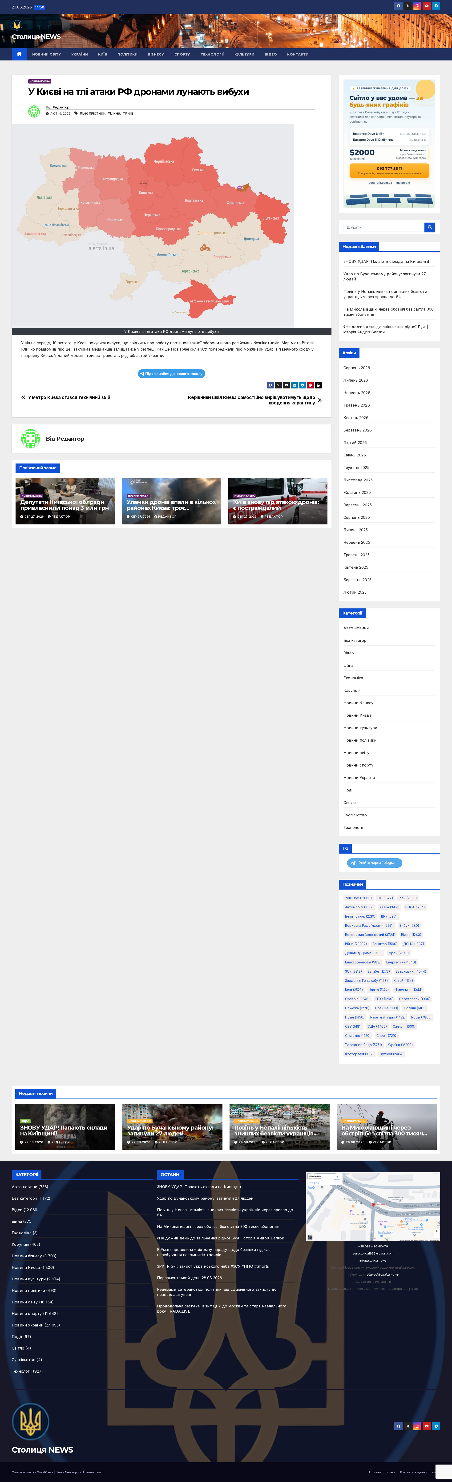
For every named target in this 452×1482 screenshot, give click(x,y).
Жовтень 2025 (357, 492)
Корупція (352, 690)
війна (348, 665)
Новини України (359, 777)
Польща (386, 1008)
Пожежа (357, 1008)
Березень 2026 (357, 430)
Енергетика (401, 962)
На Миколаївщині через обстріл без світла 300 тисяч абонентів (382, 1133)
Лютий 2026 (355, 442)
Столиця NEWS (36, 36)
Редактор (60, 107)
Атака (389, 907)
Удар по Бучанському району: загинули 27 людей (170, 1130)
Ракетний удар (388, 1017)
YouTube (358, 898)
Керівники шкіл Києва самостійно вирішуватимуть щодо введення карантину (251, 400)
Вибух (409, 925)
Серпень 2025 (356, 517)
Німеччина (409, 990)
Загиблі (379, 971)
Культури (244, 54)
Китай (403, 981)
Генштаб (385, 944)
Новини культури (360, 727)
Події (348, 790)
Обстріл (357, 999)
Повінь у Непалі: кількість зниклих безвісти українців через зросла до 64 (273, 1133)
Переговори (415, 999)
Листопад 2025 (358, 480)
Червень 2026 (356, 392)
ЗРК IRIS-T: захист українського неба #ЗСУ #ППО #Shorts (213, 1266)
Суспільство (355, 815)
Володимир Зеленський (370, 935)
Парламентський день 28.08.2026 (189, 1277)
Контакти (297, 54)
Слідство (358, 1036)
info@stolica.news (373, 1260)
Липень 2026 (355, 380)
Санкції (404, 1026)
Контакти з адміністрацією (420, 1472)
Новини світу (46, 54)
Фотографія (359, 1054)
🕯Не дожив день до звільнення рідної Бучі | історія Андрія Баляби (220, 1238)
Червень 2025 (356, 542)
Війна (356, 944)
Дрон (398, 953)
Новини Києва (40, 81)
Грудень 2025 (356, 467)
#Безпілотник (92, 113)
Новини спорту (358, 765)
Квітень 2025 (355, 567)
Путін (355, 1017)
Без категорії (356, 640)
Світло (349, 802)
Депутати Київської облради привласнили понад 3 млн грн (64, 505)
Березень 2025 (357, 579)
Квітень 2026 (355, 417)
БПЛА (415, 907)
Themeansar (91, 1472)
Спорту (182, 54)
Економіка (353, 677)
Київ (102, 54)
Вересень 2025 (357, 505)
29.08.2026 (34, 1142)
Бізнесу (156, 54)
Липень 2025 (355, 529)
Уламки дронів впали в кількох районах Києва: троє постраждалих (171, 508)
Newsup (71, 1472)
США (377, 1026)
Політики (127, 54)
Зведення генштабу (366, 981)
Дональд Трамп (364, 953)
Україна (400, 1045)
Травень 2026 (356, 405)
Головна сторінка (382, 1472)
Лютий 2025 (355, 592)
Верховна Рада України (369, 925)
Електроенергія (363, 962)
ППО (384, 999)
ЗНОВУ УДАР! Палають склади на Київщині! (386, 261)
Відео (271, 54)
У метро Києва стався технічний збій (69, 397)
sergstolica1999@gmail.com (373, 1253)
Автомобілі (359, 907)
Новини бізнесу (358, 702)
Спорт (387, 1036)
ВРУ (389, 916)
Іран (408, 898)
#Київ (127, 113)
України (79, 54)
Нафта (379, 990)
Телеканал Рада (363, 1045)
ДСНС (413, 944)
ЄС (385, 898)
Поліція (415, 1008)
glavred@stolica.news (383, 1274)
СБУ (353, 1026)
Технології (212, 54)
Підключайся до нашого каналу (173, 373)
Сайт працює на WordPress (33, 1472)
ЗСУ (353, 971)
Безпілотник (360, 916)
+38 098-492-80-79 (373, 1246)
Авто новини (356, 628)
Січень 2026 (354, 455)
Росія (421, 1017)
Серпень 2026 (356, 367)
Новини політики (360, 740)
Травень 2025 (356, 554)
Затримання (411, 971)
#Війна (114, 113)
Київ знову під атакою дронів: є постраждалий (276, 505)
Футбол (391, 1054)
